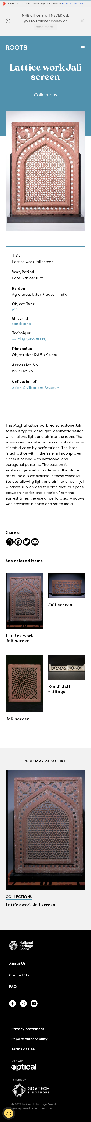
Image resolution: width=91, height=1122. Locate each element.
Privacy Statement (27, 1029)
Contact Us (19, 975)
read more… (45, 27)
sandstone (21, 324)
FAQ (13, 987)
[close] (82, 21)
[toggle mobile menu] (83, 48)
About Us (17, 964)
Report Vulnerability (29, 1039)
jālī (14, 309)
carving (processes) (29, 339)
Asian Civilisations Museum (36, 388)
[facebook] (12, 1003)
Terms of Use (23, 1049)
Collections (45, 95)
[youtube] (34, 1003)
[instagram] (23, 1003)
